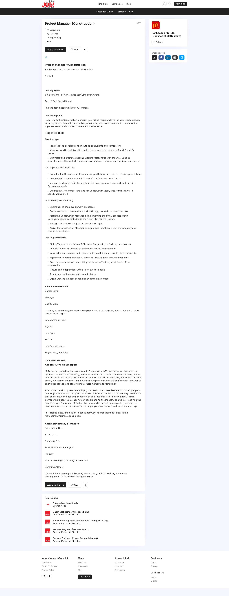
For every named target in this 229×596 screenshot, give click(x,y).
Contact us (47, 562)
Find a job (103, 4)
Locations (119, 566)
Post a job (181, 4)
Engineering (55, 37)
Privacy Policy (48, 570)
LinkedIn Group (125, 11)
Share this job (85, 49)
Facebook (49, 576)
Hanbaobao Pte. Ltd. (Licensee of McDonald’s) (166, 34)
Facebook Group (104, 11)
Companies (117, 4)
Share (161, 57)
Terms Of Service (50, 566)
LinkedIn (44, 576)
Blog (128, 4)
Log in (154, 562)
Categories (119, 570)
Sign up (154, 566)
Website (159, 42)
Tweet (154, 57)
